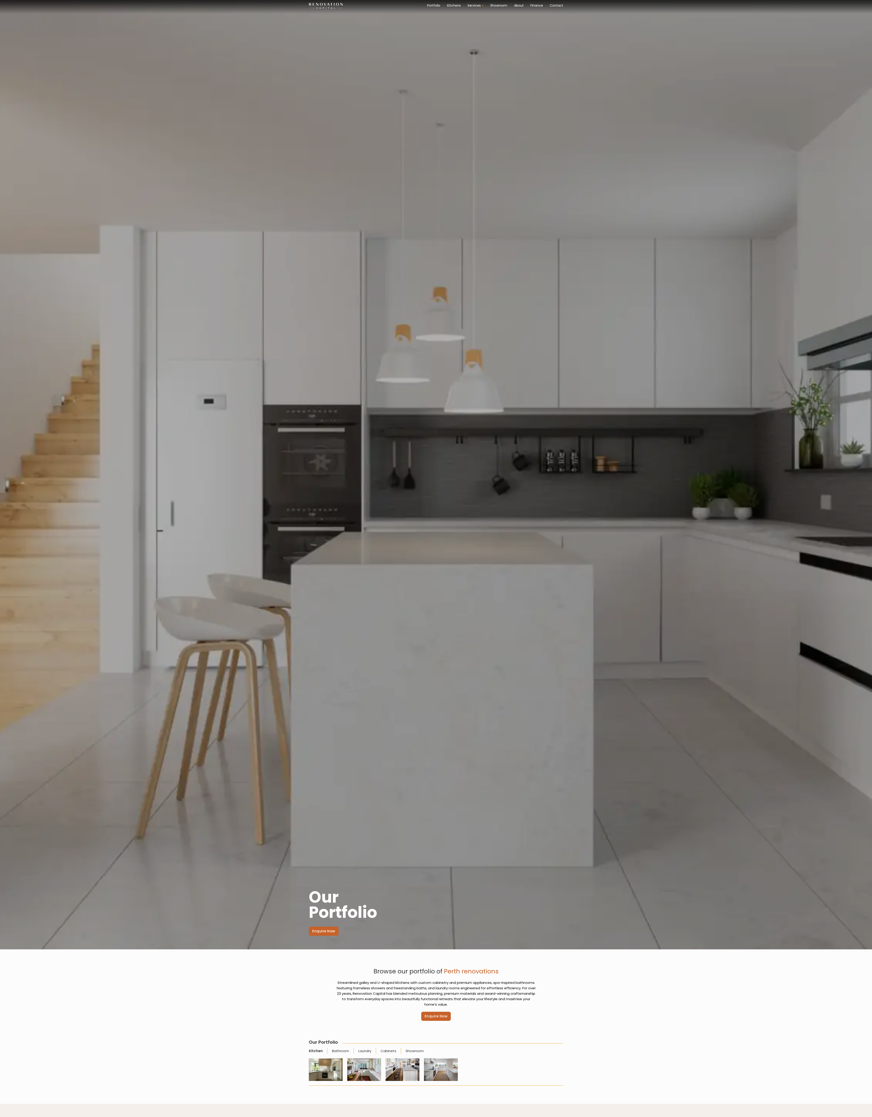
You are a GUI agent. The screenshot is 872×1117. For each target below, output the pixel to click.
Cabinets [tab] (388, 1050)
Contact (556, 5)
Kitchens (454, 5)
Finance (536, 5)
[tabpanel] (436, 1071)
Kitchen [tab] (316, 1050)
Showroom (498, 5)
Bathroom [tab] (340, 1050)
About (519, 5)
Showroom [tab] (415, 1050)
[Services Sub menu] (482, 5)
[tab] (318, 1051)
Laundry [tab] (364, 1050)
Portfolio (433, 5)
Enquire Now (323, 931)
